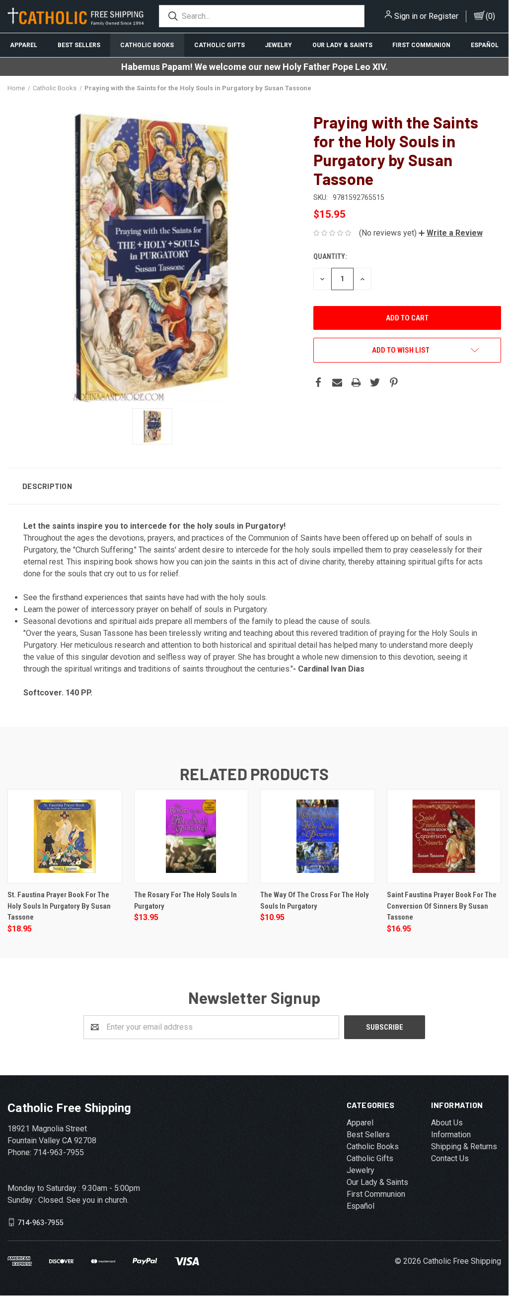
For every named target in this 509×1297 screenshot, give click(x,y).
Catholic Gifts (219, 45)
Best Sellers (79, 45)
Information (451, 1134)
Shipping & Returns (464, 1146)
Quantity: (330, 256)
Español (485, 45)
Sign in (406, 16)
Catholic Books (147, 45)
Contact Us (450, 1158)
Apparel (23, 45)
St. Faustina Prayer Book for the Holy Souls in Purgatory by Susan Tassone (59, 906)
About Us (447, 1122)
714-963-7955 (40, 1222)
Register (443, 16)
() (490, 16)
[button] (451, 233)
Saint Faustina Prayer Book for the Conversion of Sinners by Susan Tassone (442, 906)
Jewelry (278, 45)
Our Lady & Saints (342, 45)
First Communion (421, 45)
